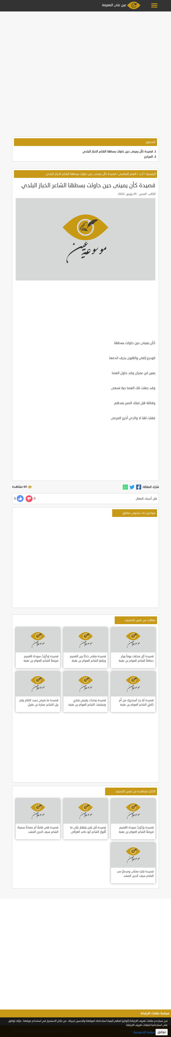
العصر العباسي (127, 174)
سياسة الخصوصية (144, 1032)
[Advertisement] (85, 42)
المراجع (148, 157)
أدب (141, 174)
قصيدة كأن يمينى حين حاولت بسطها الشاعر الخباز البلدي (118, 151)
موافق (161, 1032)
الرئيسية (151, 174)
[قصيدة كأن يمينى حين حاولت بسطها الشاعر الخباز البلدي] (138, 487)
